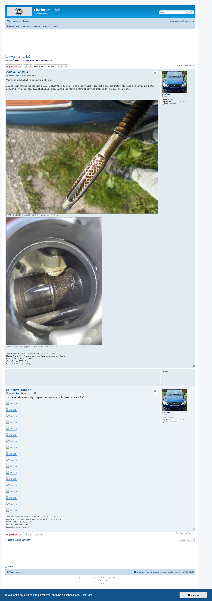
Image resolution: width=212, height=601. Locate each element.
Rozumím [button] (193, 595)
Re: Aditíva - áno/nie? (18, 389)
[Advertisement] (100, 41)
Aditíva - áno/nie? (17, 56)
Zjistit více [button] (87, 595)
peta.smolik (35, 60)
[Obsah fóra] (19, 10)
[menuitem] (25, 21)
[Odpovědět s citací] (155, 73)
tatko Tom (166, 94)
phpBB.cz (106, 581)
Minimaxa (19, 60)
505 (171, 100)
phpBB (91, 578)
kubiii (27, 60)
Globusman (46, 60)
